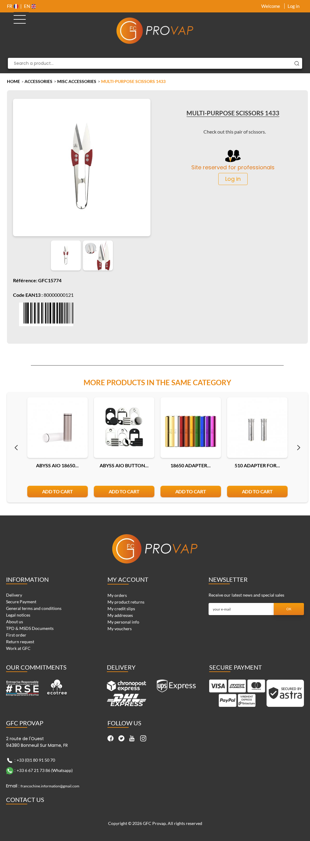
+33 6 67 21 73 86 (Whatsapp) (45, 770)
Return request (20, 641)
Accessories (38, 81)
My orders (117, 595)
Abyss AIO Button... (124, 465)
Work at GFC (18, 648)
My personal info (123, 621)
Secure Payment (21, 601)
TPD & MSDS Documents (30, 628)
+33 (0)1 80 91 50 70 (36, 759)
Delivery (14, 595)
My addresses (120, 615)
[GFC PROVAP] (155, 30)
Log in (293, 6)
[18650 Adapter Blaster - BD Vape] (190, 427)
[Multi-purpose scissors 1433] (66, 255)
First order (16, 634)
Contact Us (25, 799)
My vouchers (119, 628)
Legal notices (18, 615)
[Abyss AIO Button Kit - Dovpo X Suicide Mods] (124, 427)
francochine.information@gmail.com (50, 786)
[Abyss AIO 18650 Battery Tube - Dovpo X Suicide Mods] (57, 427)
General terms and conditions (33, 608)
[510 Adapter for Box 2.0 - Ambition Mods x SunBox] (257, 427)
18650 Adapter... (190, 465)
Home (13, 81)
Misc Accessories (76, 81)
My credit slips (121, 608)
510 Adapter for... (257, 465)
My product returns (125, 601)
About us (14, 621)
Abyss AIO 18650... (57, 465)
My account (127, 579)
